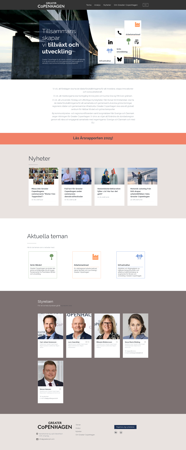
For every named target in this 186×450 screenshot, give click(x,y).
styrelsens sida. (66, 306)
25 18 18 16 (45, 396)
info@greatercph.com (46, 439)
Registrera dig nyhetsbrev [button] (125, 427)
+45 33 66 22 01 (131, 351)
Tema (88, 5)
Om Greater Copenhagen (126, 5)
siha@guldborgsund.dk (51, 398)
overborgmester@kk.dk (136, 353)
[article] (44, 187)
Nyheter (107, 5)
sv (145, 5)
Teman (78, 425)
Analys (97, 5)
